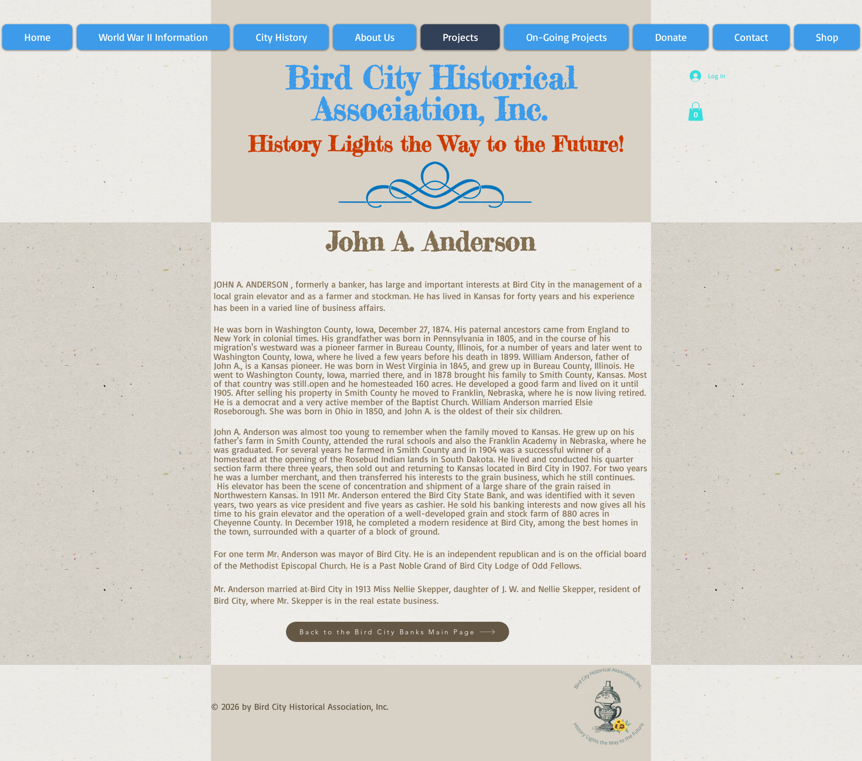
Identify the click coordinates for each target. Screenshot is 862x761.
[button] (696, 111)
